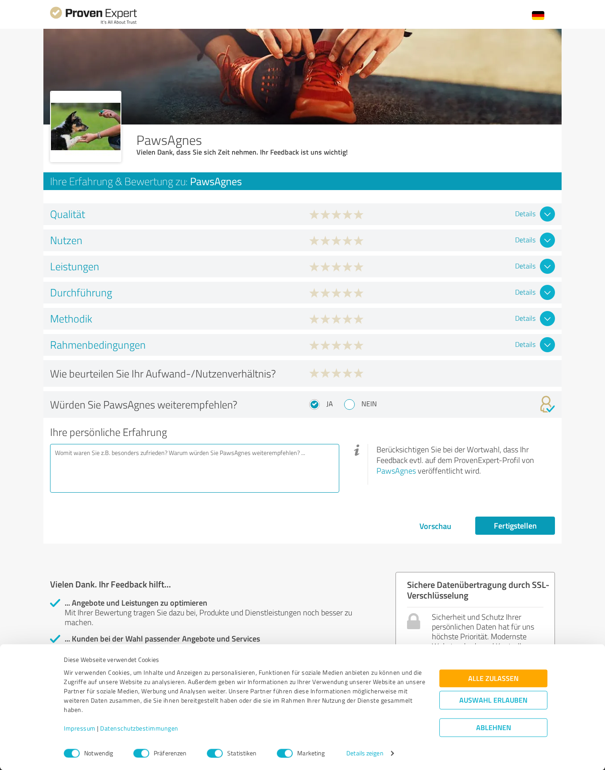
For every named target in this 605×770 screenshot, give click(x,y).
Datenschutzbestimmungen (139, 728)
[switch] (141, 753)
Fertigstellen (515, 525)
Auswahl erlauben (493, 700)
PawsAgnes (396, 470)
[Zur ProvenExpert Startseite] (93, 23)
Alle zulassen (493, 678)
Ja (329, 403)
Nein (369, 403)
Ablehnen (493, 728)
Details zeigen (364, 753)
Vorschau (435, 526)
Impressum (80, 728)
